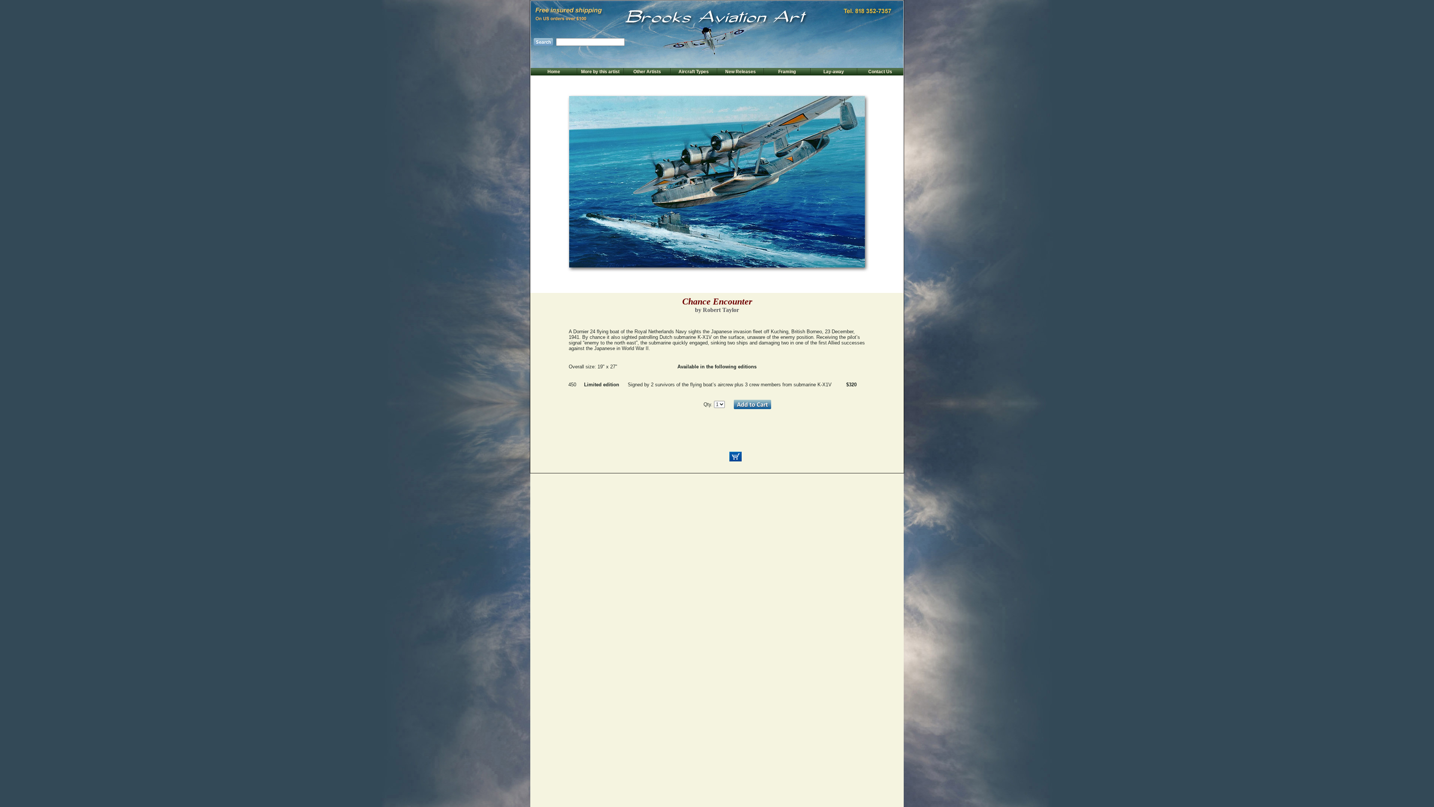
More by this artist (600, 71)
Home (553, 71)
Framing (787, 71)
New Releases (740, 71)
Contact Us (880, 71)
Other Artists (647, 71)
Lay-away (833, 71)
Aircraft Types (694, 71)
